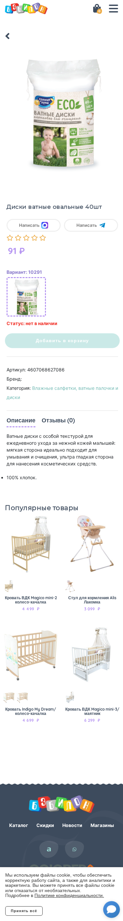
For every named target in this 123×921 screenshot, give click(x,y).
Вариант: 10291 (24, 272)
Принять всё (24, 911)
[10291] (26, 297)
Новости (72, 825)
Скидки (45, 825)
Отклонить (69, 911)
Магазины (102, 825)
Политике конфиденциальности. (69, 895)
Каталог (18, 825)
